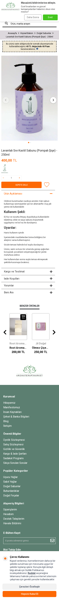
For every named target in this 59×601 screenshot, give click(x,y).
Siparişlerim (10, 509)
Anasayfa (12, 33)
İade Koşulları (11, 278)
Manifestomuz (11, 407)
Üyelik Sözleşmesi (14, 439)
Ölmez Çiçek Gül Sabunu (40, 347)
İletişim (7, 425)
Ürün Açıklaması (13, 193)
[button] (28, 142)
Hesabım (8, 514)
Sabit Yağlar (10, 481)
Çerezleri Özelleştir (29, 586)
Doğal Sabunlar (44, 33)
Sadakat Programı (13, 458)
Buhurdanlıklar (11, 490)
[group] (29, 98)
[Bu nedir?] (37, 49)
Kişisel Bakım (26, 33)
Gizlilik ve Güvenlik (14, 449)
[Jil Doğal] (9, 169)
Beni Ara (8, 292)
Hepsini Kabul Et (29, 594)
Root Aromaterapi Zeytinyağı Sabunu (18, 347)
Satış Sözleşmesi (13, 444)
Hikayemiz (9, 402)
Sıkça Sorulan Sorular (15, 462)
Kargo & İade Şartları (15, 453)
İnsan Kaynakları (12, 412)
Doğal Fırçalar (11, 495)
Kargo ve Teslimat (14, 271)
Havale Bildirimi (12, 523)
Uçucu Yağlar (10, 477)
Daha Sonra (33, 17)
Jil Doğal (41, 343)
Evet (50, 17)
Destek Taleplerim (13, 518)
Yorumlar (9, 285)
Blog (6, 421)
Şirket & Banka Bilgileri (16, 416)
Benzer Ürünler (29, 306)
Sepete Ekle (21, 185)
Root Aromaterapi (18, 343)
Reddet (32, 573)
